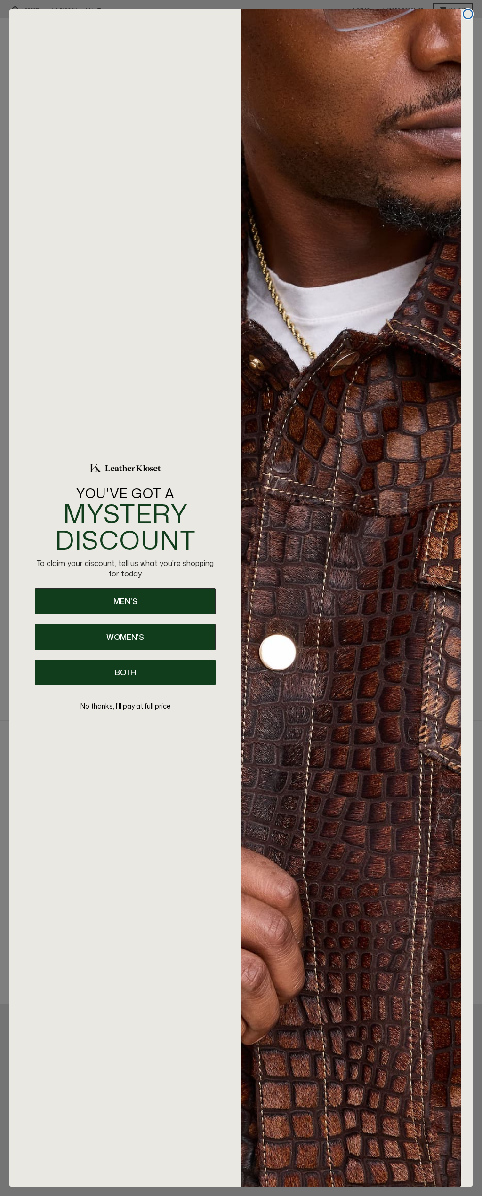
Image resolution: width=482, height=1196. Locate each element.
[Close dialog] (468, 14)
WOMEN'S (125, 637)
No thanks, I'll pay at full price (125, 706)
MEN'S (125, 601)
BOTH (125, 672)
